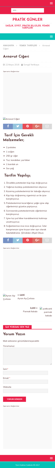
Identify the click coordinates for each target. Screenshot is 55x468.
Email (6, 378)
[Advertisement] (27, 93)
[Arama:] (27, 10)
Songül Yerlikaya (31, 64)
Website (7, 387)
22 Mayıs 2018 (12, 64)
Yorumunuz (9, 346)
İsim (5, 369)
